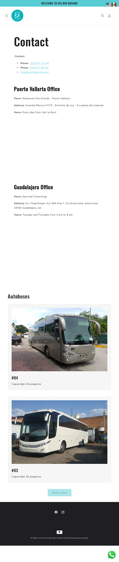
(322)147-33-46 (39, 63)
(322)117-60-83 (39, 67)
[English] (108, 4)
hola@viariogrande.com (34, 72)
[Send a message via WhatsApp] (111, 554)
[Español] (114, 4)
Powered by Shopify (79, 538)
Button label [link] (59, 492)
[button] (6, 15)
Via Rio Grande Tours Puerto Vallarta (54, 538)
